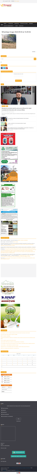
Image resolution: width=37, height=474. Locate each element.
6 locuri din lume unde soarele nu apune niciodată (9, 334)
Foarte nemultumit (6, 414)
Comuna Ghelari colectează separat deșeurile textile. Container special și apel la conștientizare (20, 248)
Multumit (4, 410)
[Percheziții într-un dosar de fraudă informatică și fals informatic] (4, 119)
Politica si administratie (8, 25)
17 (1, 362)
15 (27, 360)
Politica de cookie (3, 448)
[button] (6, 23)
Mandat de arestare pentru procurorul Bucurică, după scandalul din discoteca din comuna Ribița (16, 109)
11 (6, 360)
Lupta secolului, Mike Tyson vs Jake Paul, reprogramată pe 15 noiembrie (12, 341)
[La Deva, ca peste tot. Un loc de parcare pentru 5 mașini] (4, 124)
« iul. (1, 369)
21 (22, 362)
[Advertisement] (18, 15)
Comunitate (16, 23)
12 (12, 360)
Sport (16, 25)
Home (5, 23)
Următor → (34, 51)
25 (6, 364)
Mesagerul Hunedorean (11, 111)
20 (17, 362)
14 (22, 360)
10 (1, 360)
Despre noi (2, 443)
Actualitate (11, 23)
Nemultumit (5, 412)
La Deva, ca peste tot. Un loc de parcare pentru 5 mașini (17, 123)
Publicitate (21, 25)
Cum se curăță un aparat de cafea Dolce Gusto (8, 340)
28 (22, 364)
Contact (2, 444)
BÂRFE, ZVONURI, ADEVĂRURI (23, 240)
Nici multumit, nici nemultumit (8, 416)
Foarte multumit (5, 408)
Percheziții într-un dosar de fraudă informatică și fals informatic (18, 118)
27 (17, 364)
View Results (18, 421)
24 (1, 364)
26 (12, 364)
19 (12, 362)
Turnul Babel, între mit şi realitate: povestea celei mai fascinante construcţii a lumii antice (15, 332)
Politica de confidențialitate (5, 445)
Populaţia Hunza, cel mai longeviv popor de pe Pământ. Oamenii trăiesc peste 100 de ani (15, 346)
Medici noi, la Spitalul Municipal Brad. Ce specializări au (10, 348)
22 (27, 362)
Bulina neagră (16, 1)
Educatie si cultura (24, 23)
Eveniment (31, 23)
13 (17, 360)
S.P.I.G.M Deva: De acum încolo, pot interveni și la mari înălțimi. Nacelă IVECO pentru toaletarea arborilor (18, 343)
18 (6, 362)
